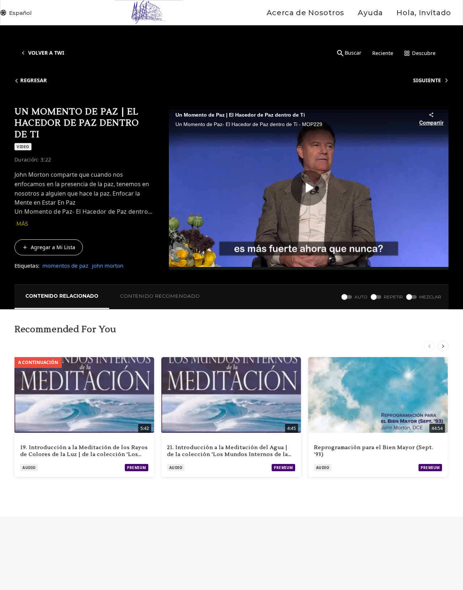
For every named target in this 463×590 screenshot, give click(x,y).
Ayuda (370, 12)
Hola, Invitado (423, 12)
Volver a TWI (46, 52)
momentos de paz (65, 265)
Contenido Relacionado (61, 296)
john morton (107, 265)
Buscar (353, 52)
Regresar (33, 80)
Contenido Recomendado (160, 296)
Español (20, 12)
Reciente (382, 53)
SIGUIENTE (427, 80)
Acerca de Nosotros (305, 12)
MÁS (22, 224)
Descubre (424, 53)
